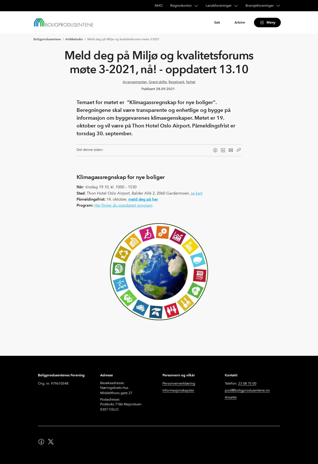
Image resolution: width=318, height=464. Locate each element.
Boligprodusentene (47, 39)
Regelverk (176, 82)
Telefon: (240, 383)
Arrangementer (135, 82)
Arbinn (239, 22)
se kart (196, 193)
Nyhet (190, 82)
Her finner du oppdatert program (123, 205)
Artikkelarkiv (74, 39)
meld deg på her (143, 199)
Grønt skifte (158, 82)
